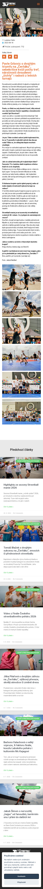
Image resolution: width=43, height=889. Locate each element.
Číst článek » (8, 507)
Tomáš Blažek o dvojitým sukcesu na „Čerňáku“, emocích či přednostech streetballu (21, 550)
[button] (38, 4)
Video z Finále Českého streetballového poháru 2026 (20, 615)
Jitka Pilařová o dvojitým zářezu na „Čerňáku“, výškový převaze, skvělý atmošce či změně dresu (21, 679)
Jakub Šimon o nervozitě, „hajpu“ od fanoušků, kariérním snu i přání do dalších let (21, 814)
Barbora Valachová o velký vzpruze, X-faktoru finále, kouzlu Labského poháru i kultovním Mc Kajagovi (18, 747)
